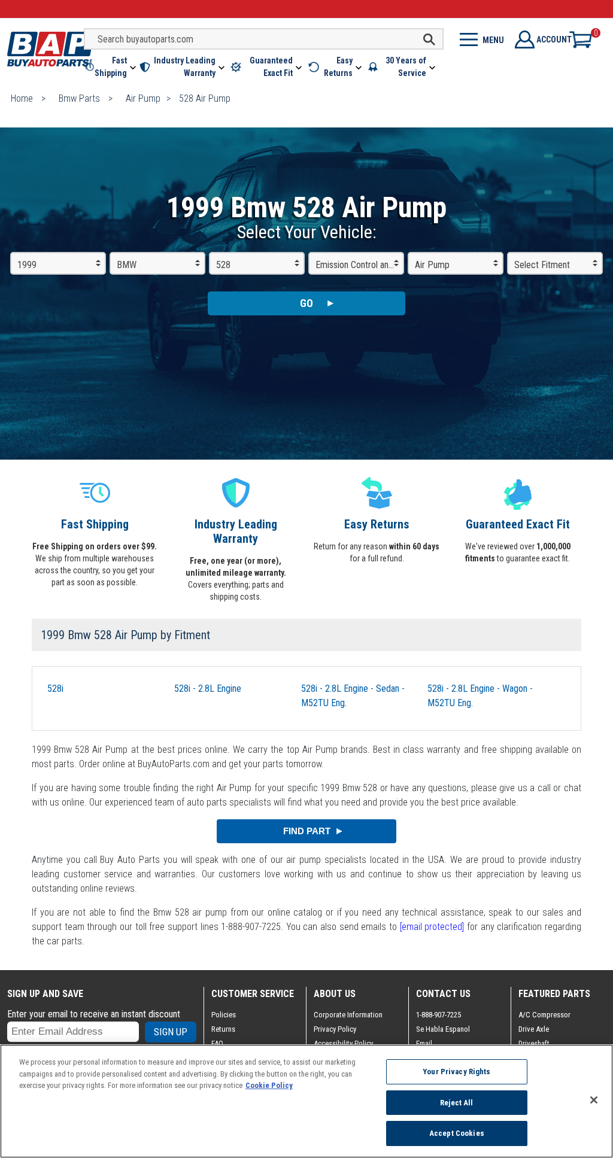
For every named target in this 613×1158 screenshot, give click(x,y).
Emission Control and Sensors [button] (359, 264)
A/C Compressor (544, 1014)
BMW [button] (126, 264)
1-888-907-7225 (438, 1014)
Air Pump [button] (432, 264)
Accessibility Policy (343, 1043)
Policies (223, 1014)
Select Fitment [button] (542, 264)
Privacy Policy (335, 1029)
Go (306, 303)
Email (424, 1043)
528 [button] (223, 264)
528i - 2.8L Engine (207, 688)
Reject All (456, 1102)
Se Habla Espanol (443, 1029)
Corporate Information (348, 1014)
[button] (111, 67)
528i (55, 688)
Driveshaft (534, 1043)
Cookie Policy (269, 1085)
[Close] (594, 1100)
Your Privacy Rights (456, 1071)
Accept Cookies (456, 1133)
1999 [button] (27, 264)
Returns (223, 1029)
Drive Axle (533, 1029)
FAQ (217, 1043)
